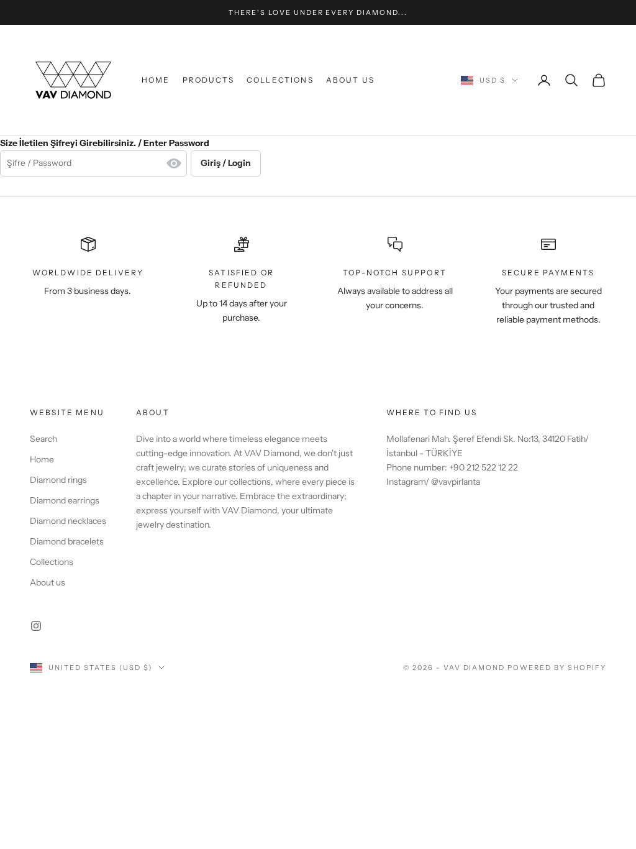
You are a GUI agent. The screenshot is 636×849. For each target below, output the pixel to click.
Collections (280, 80)
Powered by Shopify (556, 667)
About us (350, 80)
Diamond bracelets (67, 541)
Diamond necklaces (68, 520)
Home (156, 80)
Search (43, 438)
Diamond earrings (64, 500)
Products (208, 80)
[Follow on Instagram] (36, 626)
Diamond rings (58, 479)
